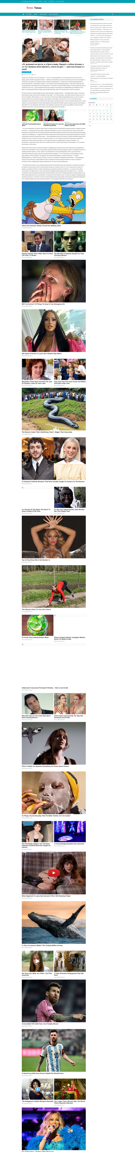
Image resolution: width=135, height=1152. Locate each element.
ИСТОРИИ (40, 1)
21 (104, 116)
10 (90, 113)
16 (111, 113)
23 (111, 116)
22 (107, 116)
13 (100, 113)
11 (93, 113)
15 (107, 113)
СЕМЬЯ (45, 1)
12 (97, 113)
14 (104, 113)
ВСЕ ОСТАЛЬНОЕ (60, 1)
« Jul (90, 125)
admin (34, 74)
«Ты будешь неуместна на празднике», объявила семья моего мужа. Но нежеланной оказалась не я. (100, 68)
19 (97, 116)
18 (93, 116)
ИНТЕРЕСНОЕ (52, 1)
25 (93, 119)
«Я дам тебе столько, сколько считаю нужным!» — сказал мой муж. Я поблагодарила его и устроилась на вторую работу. (101, 77)
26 (97, 119)
